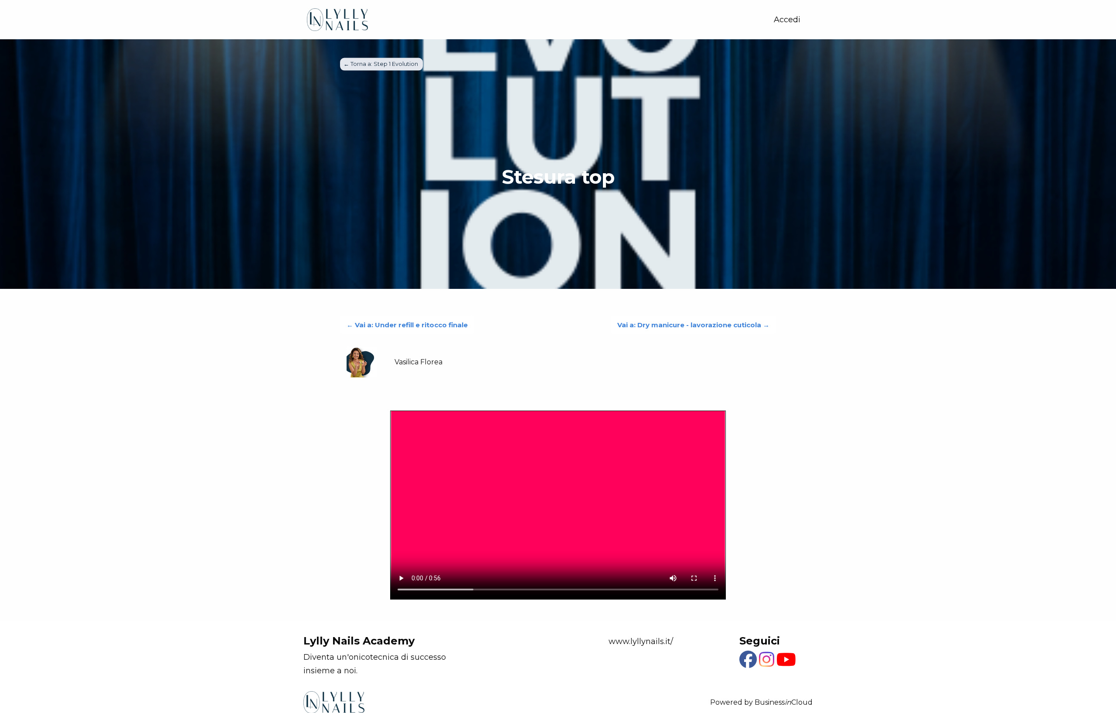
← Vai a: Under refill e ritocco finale (407, 325)
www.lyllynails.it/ (641, 641)
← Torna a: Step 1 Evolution (381, 64)
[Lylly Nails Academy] (337, 19)
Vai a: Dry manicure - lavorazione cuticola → (693, 325)
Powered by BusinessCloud (761, 702)
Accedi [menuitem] (787, 19)
